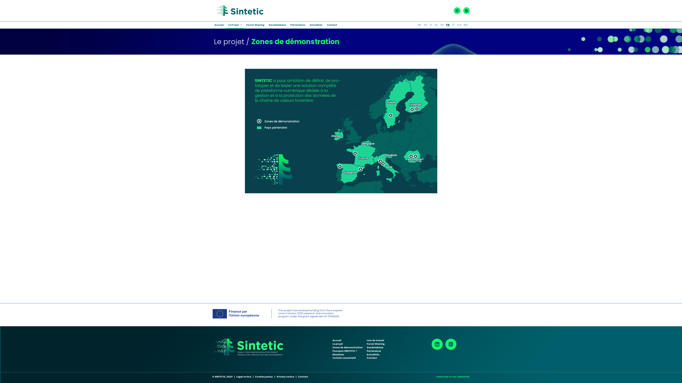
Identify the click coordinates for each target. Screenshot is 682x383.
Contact (372, 357)
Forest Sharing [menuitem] (255, 24)
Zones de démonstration (347, 347)
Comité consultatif (344, 357)
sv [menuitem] (425, 25)
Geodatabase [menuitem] (277, 24)
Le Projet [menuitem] (233, 24)
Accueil (336, 340)
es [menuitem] (442, 25)
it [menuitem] (453, 25)
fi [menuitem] (431, 25)
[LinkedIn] (457, 10)
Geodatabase (375, 347)
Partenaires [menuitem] (297, 24)
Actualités (373, 354)
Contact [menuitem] (332, 24)
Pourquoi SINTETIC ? (344, 351)
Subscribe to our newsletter (453, 376)
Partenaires (374, 351)
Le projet (337, 343)
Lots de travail (375, 340)
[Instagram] (466, 10)
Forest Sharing (376, 343)
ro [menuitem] (466, 25)
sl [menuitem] (436, 25)
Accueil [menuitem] (219, 24)
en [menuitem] (419, 25)
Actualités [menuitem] (316, 24)
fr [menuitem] (448, 25)
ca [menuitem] (459, 25)
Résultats (338, 354)
